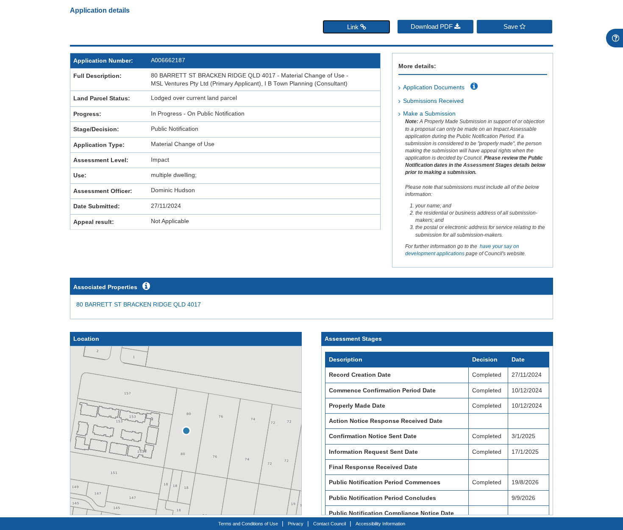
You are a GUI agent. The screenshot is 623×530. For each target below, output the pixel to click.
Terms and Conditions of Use (248, 523)
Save (511, 26)
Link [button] (353, 26)
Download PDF (432, 26)
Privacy (295, 523)
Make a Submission (429, 113)
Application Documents (433, 87)
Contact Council (329, 523)
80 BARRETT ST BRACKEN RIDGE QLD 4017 (138, 304)
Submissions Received (433, 101)
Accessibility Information (380, 523)
